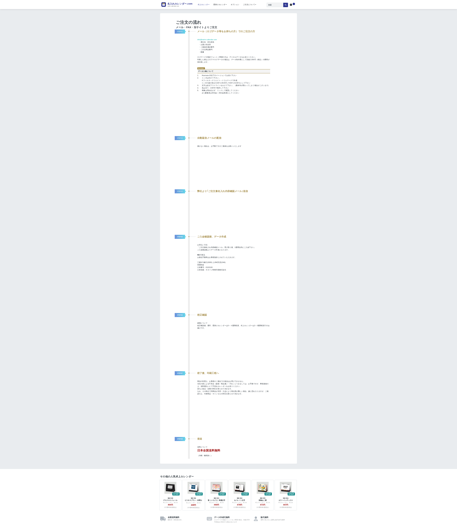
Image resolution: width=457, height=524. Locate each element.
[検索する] (285, 5)
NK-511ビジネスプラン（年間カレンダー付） (193, 500)
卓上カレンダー (204, 4)
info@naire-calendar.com (207, 39)
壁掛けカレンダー (220, 4)
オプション (235, 4)
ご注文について (249, 4)
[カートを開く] (292, 4)
